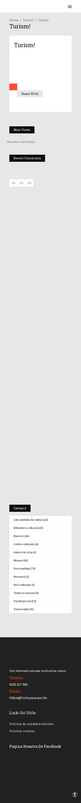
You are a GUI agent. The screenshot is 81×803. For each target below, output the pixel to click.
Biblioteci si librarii (26, 528)
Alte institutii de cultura (28, 520)
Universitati (21, 609)
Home (13, 20)
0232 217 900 (18, 684)
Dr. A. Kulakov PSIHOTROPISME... (52, 254)
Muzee (18, 560)
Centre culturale (24, 544)
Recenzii (19, 576)
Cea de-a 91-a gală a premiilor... (52, 275)
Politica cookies (22, 731)
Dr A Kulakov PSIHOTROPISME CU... (51, 235)
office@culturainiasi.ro (28, 698)
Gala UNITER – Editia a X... (49, 213)
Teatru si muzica (24, 593)
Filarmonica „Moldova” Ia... (49, 192)
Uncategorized (23, 601)
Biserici (19, 536)
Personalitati (22, 568)
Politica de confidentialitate (31, 724)
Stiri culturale (22, 585)
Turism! (27, 20)
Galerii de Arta (23, 552)
